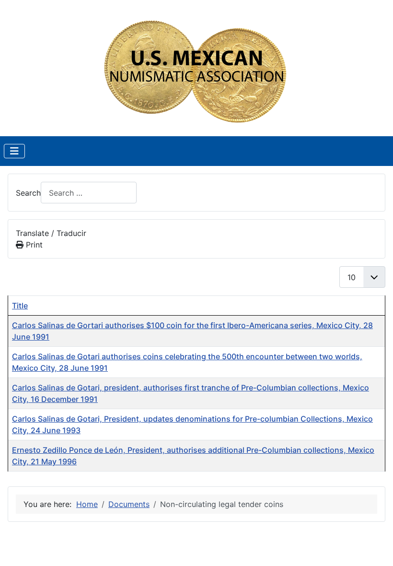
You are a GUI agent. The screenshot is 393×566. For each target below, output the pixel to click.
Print (33, 244)
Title (20, 305)
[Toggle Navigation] (14, 151)
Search (28, 193)
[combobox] (89, 192)
